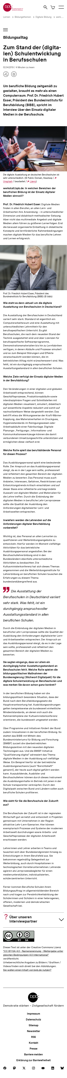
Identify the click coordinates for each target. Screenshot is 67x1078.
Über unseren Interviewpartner (23, 919)
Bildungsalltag (15, 37)
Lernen (6, 17)
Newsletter (33, 1031)
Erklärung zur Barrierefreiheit (33, 1060)
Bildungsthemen (23, 17)
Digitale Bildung (43, 17)
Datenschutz (33, 1019)
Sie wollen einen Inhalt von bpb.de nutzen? (27, 969)
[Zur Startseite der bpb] (13, 10)
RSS (33, 1037)
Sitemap (33, 1025)
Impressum (33, 1013)
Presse (33, 1048)
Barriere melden (33, 1054)
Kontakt (33, 1042)
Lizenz (33, 181)
